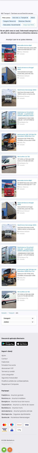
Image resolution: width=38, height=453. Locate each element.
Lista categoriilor (8, 375)
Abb (32, 17)
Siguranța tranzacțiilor (10, 378)
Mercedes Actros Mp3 (24, 45)
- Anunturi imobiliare (13, 398)
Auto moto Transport (19, 18)
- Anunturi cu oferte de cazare (18, 405)
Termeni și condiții (8, 371)
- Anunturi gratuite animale (17, 411)
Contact (5, 359)
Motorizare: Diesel (24, 21)
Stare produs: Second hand (11, 25)
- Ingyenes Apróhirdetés (16, 414)
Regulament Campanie (10, 384)
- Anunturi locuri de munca (15, 401)
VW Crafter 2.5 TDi (23, 156)
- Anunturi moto (12, 408)
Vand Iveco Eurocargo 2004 (26, 90)
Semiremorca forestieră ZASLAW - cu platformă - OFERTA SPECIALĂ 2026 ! (25, 113)
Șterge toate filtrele (28, 25)
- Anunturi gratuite (12, 395)
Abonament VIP (7, 368)
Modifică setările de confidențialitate (15, 381)
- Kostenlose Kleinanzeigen (16, 417)
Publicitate (5, 362)
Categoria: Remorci (8, 21)
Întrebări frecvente (9, 365)
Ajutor (4, 355)
